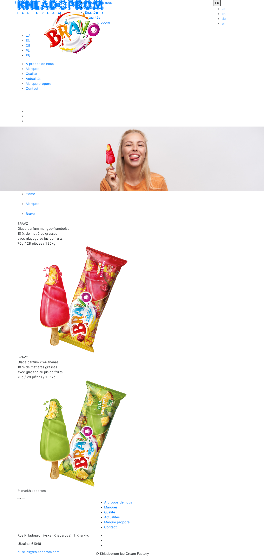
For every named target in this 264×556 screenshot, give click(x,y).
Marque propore (117, 522)
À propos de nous (118, 502)
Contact (110, 527)
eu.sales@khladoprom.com (38, 552)
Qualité (109, 512)
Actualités (112, 517)
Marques (111, 507)
